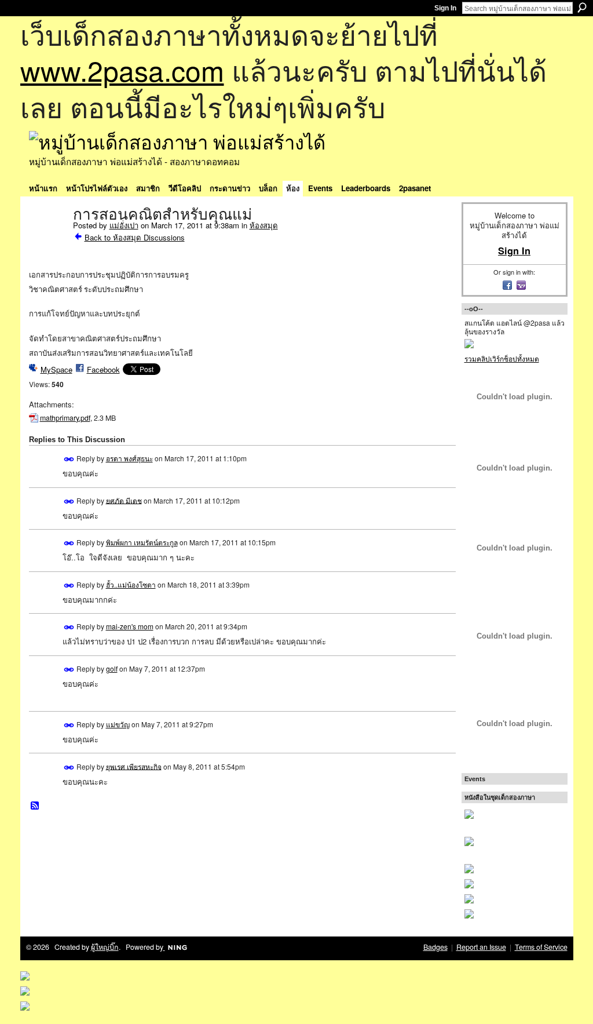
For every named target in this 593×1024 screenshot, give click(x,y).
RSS (35, 806)
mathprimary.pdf (65, 418)
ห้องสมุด (264, 225)
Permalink (69, 459)
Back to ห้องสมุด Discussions (135, 237)
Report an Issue (481, 947)
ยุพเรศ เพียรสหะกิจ (134, 766)
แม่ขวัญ (118, 724)
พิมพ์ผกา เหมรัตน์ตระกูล (142, 542)
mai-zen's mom (129, 626)
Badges (435, 947)
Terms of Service (541, 947)
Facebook (103, 369)
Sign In (445, 8)
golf (112, 668)
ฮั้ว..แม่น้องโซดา (131, 584)
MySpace (56, 369)
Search (582, 7)
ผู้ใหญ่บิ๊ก (105, 947)
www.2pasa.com (122, 70)
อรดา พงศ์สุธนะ (129, 458)
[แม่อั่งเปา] (47, 238)
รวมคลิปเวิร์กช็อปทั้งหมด (501, 358)
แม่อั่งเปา (123, 225)
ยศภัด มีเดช (124, 500)
